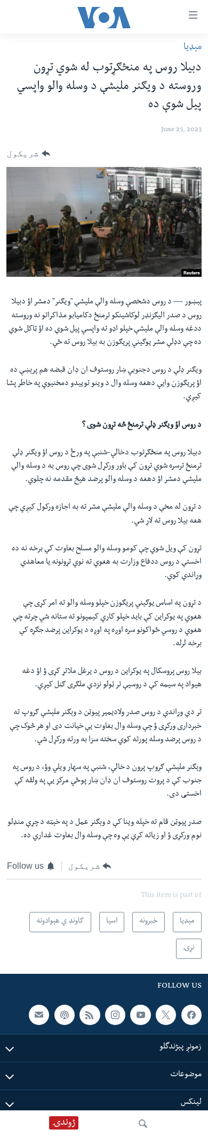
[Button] (28, 154)
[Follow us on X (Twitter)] (166, 1015)
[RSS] (89, 1015)
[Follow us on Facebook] (191, 1015)
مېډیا (192, 47)
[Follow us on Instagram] (115, 1015)
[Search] (143, 1123)
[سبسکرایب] (39, 1015)
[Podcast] (64, 1015)
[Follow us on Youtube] (140, 1015)
